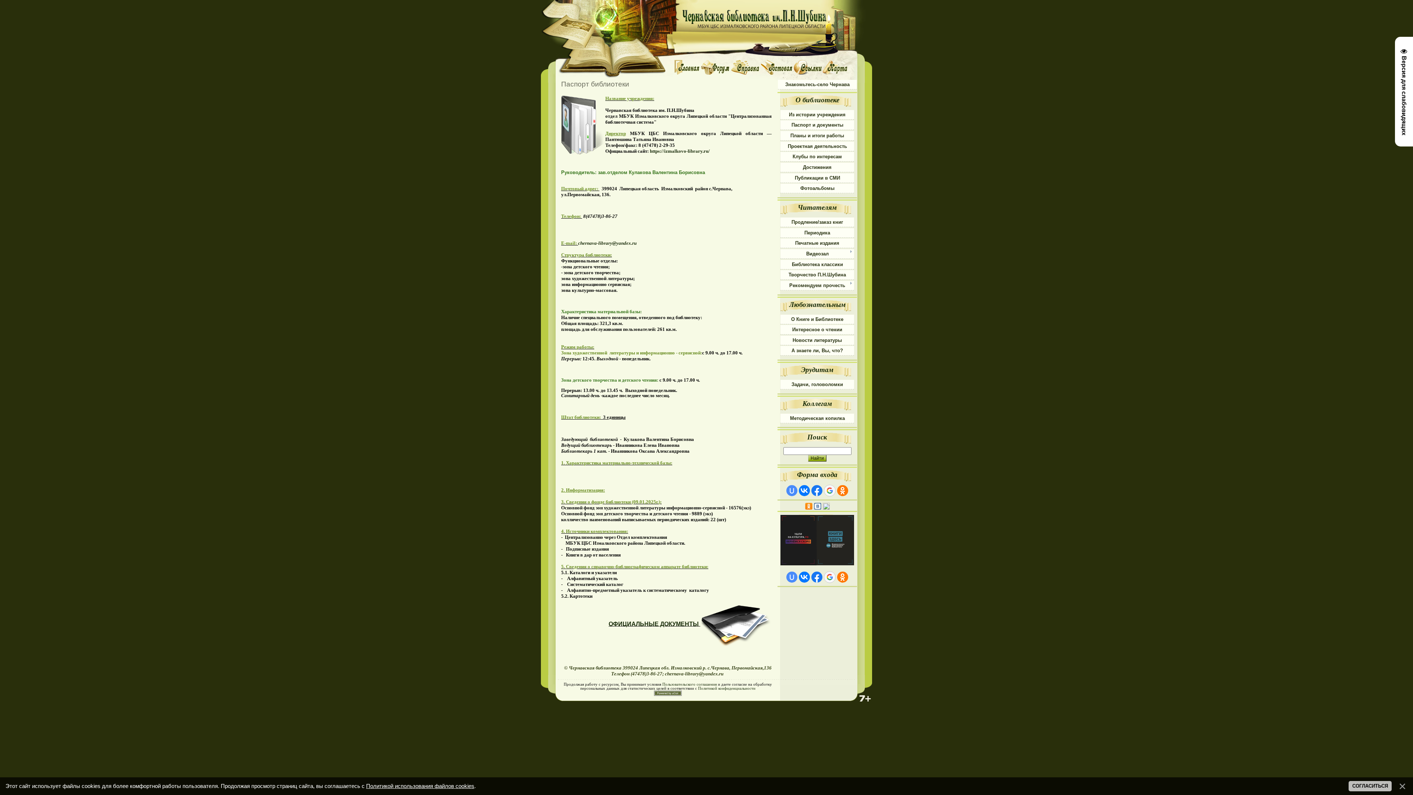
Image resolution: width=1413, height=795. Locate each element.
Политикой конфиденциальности (726, 688)
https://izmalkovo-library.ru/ (680, 151)
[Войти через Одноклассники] (842, 490)
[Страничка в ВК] (817, 504)
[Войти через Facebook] (816, 490)
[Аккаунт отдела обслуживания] (826, 504)
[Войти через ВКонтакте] (804, 490)
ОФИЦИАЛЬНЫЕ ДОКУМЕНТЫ (654, 624)
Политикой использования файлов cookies (420, 786)
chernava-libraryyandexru (607, 243)
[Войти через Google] (830, 491)
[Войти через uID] (791, 490)
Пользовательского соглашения (689, 684)
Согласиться (1370, 786)
